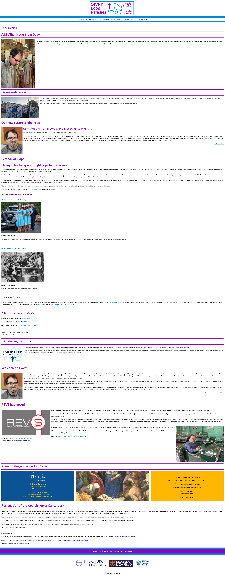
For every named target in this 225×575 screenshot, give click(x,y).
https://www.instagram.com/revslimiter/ (20, 438)
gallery (97, 302)
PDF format (34, 318)
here (27, 527)
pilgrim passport (34, 189)
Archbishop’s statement (11, 527)
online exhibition (116, 302)
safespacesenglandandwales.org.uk (125, 536)
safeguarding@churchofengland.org (77, 540)
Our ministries (103, 19)
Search (85, 19)
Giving (133, 19)
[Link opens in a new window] (91, 567)
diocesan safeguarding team (35, 540)
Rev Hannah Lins (219, 144)
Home (80, 19)
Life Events (124, 19)
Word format (26, 318)
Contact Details (141, 19)
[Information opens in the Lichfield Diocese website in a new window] (142, 567)
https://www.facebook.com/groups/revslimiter (72, 436)
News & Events (115, 19)
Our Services (92, 19)
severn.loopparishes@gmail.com (64, 304)
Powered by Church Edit (112, 573)
